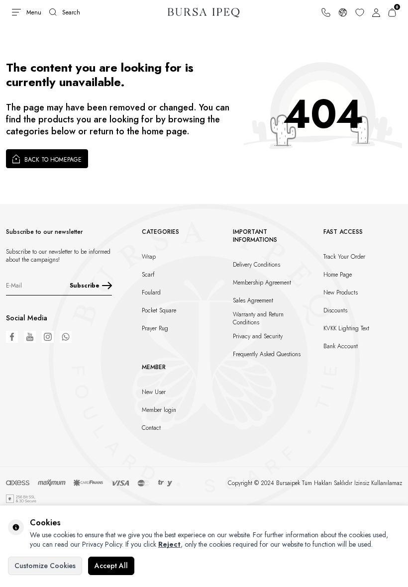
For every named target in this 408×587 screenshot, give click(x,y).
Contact (151, 427)
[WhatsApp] (66, 337)
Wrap (149, 256)
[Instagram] (48, 337)
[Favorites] (359, 12)
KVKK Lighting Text (346, 328)
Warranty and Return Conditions (258, 318)
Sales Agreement (253, 300)
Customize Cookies (45, 566)
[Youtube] (30, 337)
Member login (159, 409)
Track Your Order (344, 256)
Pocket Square (159, 310)
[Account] (376, 12)
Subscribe (85, 286)
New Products (340, 292)
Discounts (335, 310)
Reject (169, 544)
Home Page (337, 274)
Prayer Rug (155, 328)
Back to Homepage (52, 159)
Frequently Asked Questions (267, 354)
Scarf (148, 274)
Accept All (111, 566)
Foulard (151, 292)
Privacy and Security (258, 336)
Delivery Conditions (256, 264)
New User (154, 392)
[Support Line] (325, 12)
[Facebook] (12, 337)
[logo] (204, 12)
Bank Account (340, 346)
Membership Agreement (262, 282)
